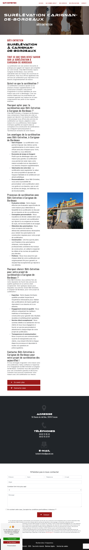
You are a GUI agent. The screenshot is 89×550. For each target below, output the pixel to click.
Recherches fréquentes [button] (44, 543)
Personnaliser (11, 545)
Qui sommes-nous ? (51, 3)
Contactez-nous (20, 388)
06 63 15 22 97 (44, 436)
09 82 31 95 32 (44, 434)
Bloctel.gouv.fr (49, 532)
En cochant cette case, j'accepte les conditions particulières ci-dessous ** (31, 509)
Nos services (63, 3)
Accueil (41, 3)
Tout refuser (12, 542)
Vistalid (24, 546)
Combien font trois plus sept (16, 486)
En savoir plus (19, 382)
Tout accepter (12, 539)
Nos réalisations (74, 3)
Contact (83, 3)
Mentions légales (50, 546)
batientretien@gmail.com (44, 453)
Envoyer (47, 514)
